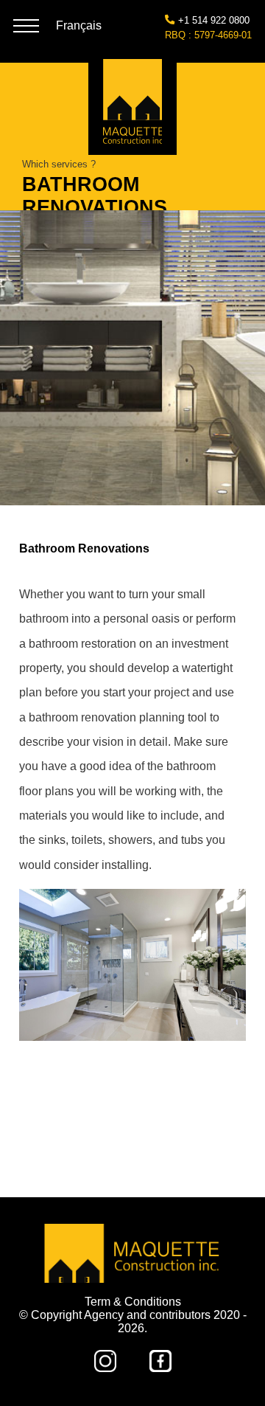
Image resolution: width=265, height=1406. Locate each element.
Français (79, 25)
